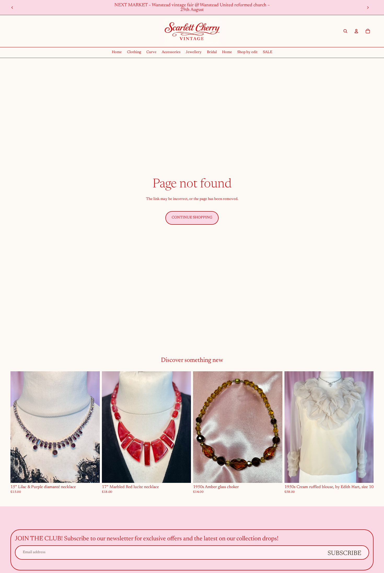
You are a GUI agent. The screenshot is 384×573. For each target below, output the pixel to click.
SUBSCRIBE (344, 553)
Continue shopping (192, 217)
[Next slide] (368, 7)
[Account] (356, 31)
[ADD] (91, 474)
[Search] (345, 31)
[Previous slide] (12, 7)
